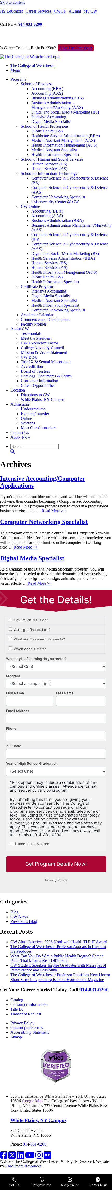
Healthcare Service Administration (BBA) (65, 135)
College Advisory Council (42, 347)
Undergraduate (33, 409)
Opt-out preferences (26, 1027)
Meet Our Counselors (38, 428)
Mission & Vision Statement (44, 352)
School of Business (36, 84)
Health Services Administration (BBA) (63, 258)
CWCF (60, 11)
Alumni (75, 11)
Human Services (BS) (49, 164)
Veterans (28, 423)
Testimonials (31, 333)
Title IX (16, 1009)
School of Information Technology (49, 173)
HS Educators (11, 11)
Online (26, 418)
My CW (90, 11)
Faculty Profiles (34, 324)
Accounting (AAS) (47, 93)
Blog (14, 912)
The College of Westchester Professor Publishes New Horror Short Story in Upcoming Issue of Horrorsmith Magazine (60, 977)
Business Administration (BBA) (57, 98)
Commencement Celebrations (45, 319)
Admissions (20, 404)
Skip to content (12, 2)
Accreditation (32, 366)
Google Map (32, 1101)
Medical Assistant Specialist (54, 150)
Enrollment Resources (23, 1166)
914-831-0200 (30, 24)
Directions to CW (35, 395)
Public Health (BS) (47, 131)
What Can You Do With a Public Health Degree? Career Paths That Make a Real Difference (56, 958)
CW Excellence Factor (39, 343)
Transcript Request (25, 1014)
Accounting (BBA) (47, 88)
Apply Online (70, 1185)
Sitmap (16, 1037)
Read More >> (54, 511)
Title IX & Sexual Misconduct (45, 362)
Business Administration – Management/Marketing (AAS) (57, 105)
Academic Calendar (37, 314)
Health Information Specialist (55, 154)
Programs (18, 79)
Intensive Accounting (48, 117)
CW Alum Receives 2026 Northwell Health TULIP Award (58, 942)
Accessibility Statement (29, 1032)
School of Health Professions (45, 126)
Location (17, 390)
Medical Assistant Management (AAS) (63, 140)
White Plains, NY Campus (42, 399)
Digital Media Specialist (51, 121)
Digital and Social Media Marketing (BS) (65, 112)
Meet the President (36, 338)
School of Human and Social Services (52, 159)
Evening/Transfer (35, 413)
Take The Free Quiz (75, 48)
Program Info (42, 1185)
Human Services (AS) (49, 168)
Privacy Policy (22, 1023)
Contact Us (19, 432)
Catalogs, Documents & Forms (46, 376)
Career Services (38, 11)
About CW (19, 329)
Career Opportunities (38, 385)
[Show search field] (12, 451)
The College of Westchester (33, 65)
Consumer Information (39, 380)
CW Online (30, 206)
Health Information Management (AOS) (64, 145)
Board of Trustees (35, 371)
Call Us (14, 1185)
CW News (19, 916)
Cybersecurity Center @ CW (55, 201)
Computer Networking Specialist (58, 197)
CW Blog (29, 357)
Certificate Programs (37, 286)
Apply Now (20, 437)
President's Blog (23, 921)
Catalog (16, 1000)
